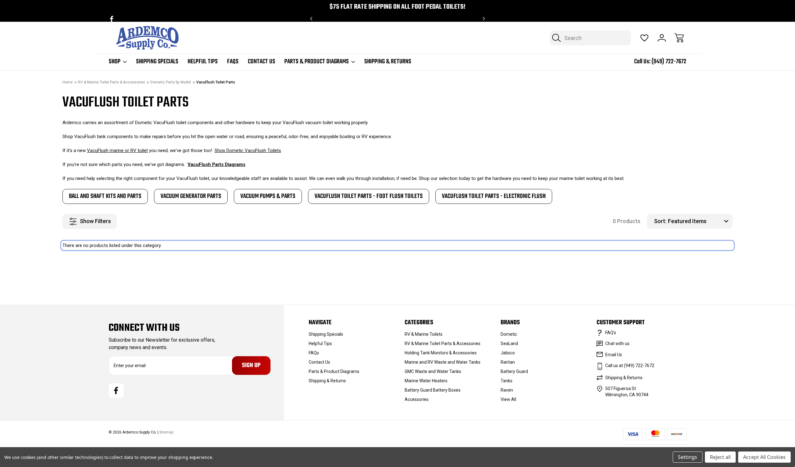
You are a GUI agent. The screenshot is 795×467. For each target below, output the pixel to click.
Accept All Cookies (764, 457)
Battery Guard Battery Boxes (433, 390)
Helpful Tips (203, 62)
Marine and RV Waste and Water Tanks (442, 362)
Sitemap (166, 432)
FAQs (232, 62)
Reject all (720, 457)
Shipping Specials (157, 62)
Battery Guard (514, 371)
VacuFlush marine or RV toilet (117, 150)
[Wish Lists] (644, 38)
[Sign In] (662, 38)
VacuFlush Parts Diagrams (216, 164)
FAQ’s (610, 332)
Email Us (613, 354)
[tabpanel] (105, 196)
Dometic (509, 334)
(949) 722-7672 (669, 61)
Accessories (417, 399)
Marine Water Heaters (426, 380)
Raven (507, 390)
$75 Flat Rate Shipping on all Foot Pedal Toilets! (397, 7)
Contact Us (261, 62)
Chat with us (617, 343)
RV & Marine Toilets (424, 334)
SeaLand (509, 343)
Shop (114, 62)
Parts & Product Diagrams (316, 62)
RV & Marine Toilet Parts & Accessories (442, 343)
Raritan (508, 362)
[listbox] (699, 221)
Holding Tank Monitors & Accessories (441, 352)
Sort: (660, 221)
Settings (687, 457)
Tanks (506, 380)
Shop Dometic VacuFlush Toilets (248, 150)
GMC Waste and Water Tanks (433, 371)
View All (508, 399)
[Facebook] (112, 19)
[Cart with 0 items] (679, 38)
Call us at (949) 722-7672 (629, 365)
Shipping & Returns (387, 62)
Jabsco (508, 352)
